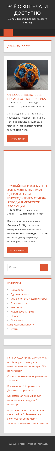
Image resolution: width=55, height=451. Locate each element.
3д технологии (27, 106)
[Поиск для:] (24, 267)
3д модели (17, 290)
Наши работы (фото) (23, 311)
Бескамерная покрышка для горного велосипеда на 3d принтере (24, 400)
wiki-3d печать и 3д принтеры (29, 298)
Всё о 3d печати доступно (27, 9)
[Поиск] (44, 267)
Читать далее (17, 138)
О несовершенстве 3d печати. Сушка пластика (26, 96)
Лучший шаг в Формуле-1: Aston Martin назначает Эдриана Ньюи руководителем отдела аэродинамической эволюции (27, 196)
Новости (40, 106)
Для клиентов (19, 303)
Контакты (16, 307)
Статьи (15, 329)
